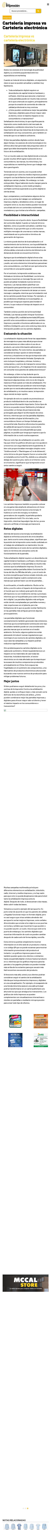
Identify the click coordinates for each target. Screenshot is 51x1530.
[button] (23, 1508)
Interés (7, 17)
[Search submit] (38, 11)
